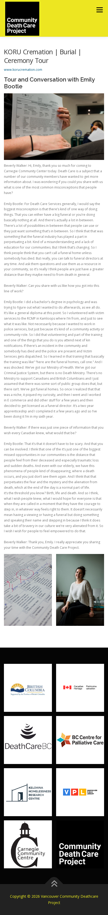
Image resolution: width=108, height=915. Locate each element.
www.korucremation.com (23, 69)
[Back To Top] (54, 884)
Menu (99, 10)
